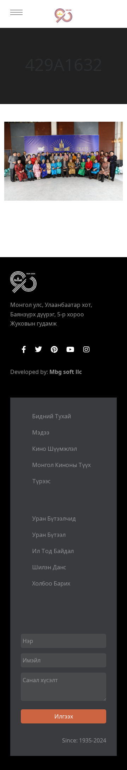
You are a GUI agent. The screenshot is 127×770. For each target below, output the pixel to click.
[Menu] (16, 12)
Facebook (24, 349)
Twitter (38, 349)
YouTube (70, 349)
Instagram (86, 349)
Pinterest (54, 349)
